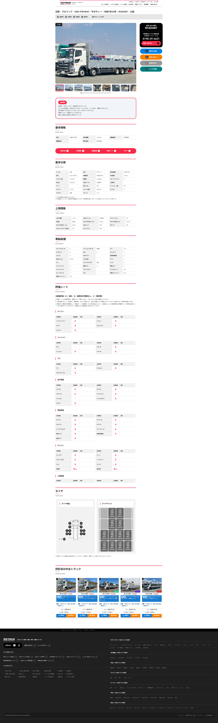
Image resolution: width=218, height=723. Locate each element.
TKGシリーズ (129, 707)
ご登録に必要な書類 (10, 674)
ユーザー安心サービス (88, 657)
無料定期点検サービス (9, 660)
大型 (125, 677)
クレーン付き (137, 645)
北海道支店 (112, 667)
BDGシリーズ (170, 707)
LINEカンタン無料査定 (26, 660)
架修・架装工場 (36, 674)
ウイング (203, 645)
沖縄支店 (164, 667)
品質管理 (35, 676)
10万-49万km (130, 657)
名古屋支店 (144, 667)
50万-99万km (121, 657)
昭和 (176, 697)
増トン (120, 677)
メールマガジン (42, 645)
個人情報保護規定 (209, 715)
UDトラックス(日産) (131, 687)
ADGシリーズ (162, 707)
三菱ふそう (122, 687)
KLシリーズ (178, 707)
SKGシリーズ (145, 707)
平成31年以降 (118, 697)
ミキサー (197, 645)
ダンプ (156, 645)
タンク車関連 (120, 647)
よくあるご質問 (70, 676)
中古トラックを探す (8, 657)
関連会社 (60, 676)
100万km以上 (113, 657)
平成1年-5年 (170, 697)
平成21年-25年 (136, 697)
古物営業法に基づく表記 (190, 715)
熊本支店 (158, 667)
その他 (187, 687)
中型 (115, 677)
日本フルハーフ (141, 687)
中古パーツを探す (40, 657)
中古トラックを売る (24, 657)
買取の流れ (7, 676)
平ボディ (170, 645)
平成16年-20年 (145, 697)
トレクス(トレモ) (159, 687)
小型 (111, 677)
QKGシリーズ (113, 707)
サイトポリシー (200, 715)
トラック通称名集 (48, 676)
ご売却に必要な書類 (24, 671)
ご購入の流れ (8, 671)
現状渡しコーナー (129, 647)
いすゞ (115, 687)
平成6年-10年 (162, 697)
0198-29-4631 (151, 39)
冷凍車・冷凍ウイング (147, 645)
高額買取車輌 (22, 676)
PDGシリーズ (154, 707)
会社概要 (60, 671)
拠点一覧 (60, 674)
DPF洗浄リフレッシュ (56, 657)
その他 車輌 (137, 647)
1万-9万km (137, 657)
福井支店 (138, 667)
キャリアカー (177, 645)
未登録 (111, 697)
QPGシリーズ (121, 707)
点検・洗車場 (36, 671)
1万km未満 (144, 657)
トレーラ (191, 645)
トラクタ (184, 645)
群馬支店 (125, 667)
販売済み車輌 (47, 671)
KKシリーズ (185, 707)
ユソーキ (181, 687)
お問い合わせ (28, 645)
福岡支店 (151, 667)
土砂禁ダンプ (163, 645)
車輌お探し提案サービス (44, 660)
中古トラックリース (72, 657)
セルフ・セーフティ (114, 645)
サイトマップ (180, 715)
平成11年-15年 (153, 697)
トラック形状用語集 (49, 674)
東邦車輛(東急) (150, 687)
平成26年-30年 (126, 697)
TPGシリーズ (137, 707)
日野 (111, 687)
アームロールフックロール (126, 645)
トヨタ (167, 687)
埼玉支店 (132, 667)
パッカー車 (112, 647)
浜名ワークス (174, 687)
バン (209, 645)
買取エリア (21, 674)
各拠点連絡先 (69, 674)
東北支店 (119, 667)
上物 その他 (145, 647)
